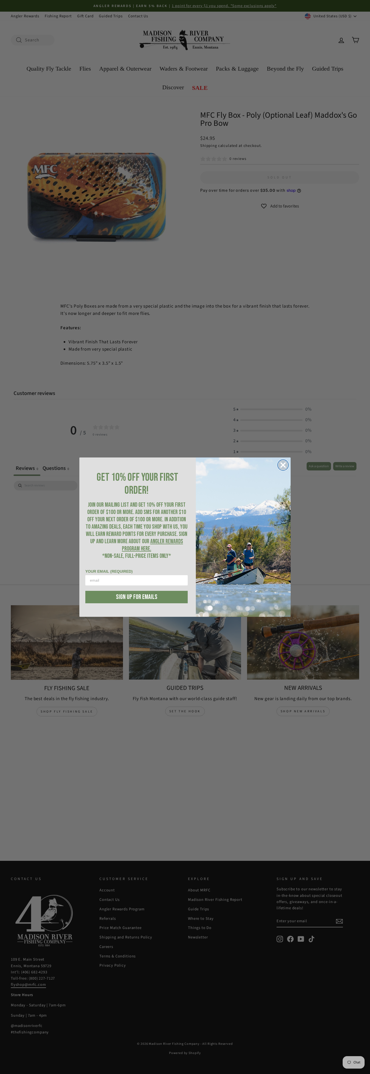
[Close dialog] (283, 465)
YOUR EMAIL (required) (109, 571)
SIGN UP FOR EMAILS (136, 597)
